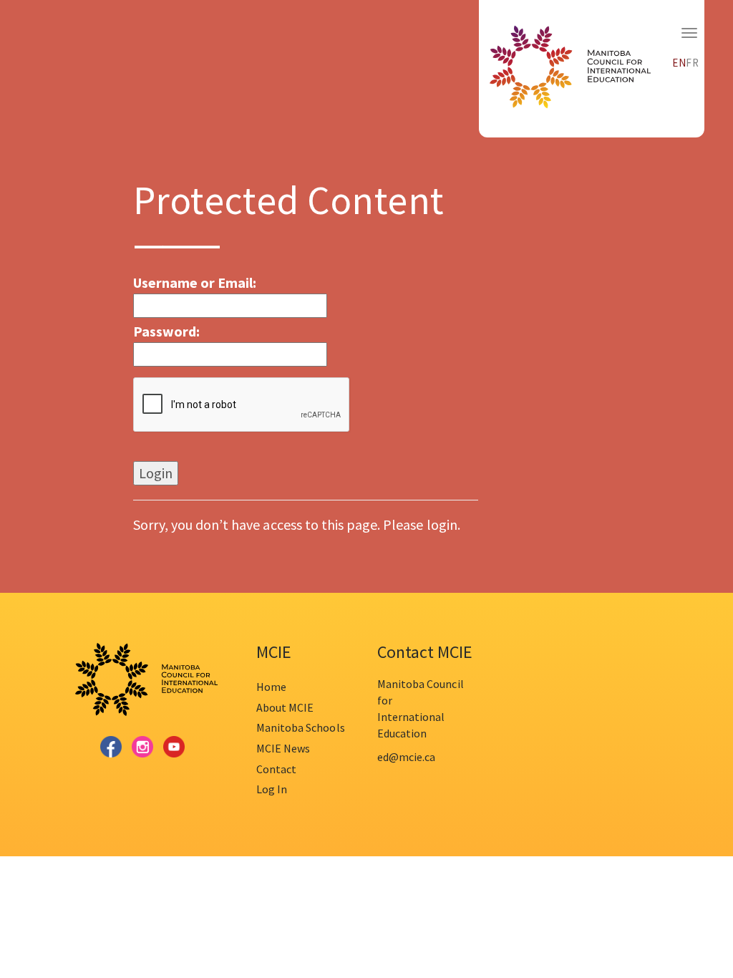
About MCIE (285, 707)
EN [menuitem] (679, 62)
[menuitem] (679, 60)
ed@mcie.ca (406, 757)
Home (271, 686)
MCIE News (283, 748)
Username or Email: (195, 282)
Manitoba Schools (300, 727)
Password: (166, 331)
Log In (271, 789)
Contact (276, 769)
